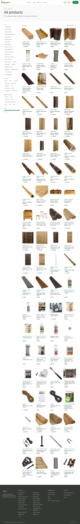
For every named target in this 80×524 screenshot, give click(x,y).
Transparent (7, 90)
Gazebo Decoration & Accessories (37, 509)
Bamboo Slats (7, 54)
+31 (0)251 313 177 (67, 495)
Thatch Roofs (21, 506)
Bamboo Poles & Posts (23, 496)
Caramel (15, 80)
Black (6, 80)
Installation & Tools (8, 66)
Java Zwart (7, 99)
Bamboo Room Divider (9, 51)
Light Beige (7, 88)
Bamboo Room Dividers (38, 504)
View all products (51, 492)
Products (29, 2)
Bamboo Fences (8, 36)
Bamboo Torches (8, 59)
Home (5, 8)
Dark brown (13, 83)
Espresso (6, 85)
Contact (45, 2)
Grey (12, 85)
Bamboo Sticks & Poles (9, 56)
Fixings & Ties (36, 514)
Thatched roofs (8, 71)
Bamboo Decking (21, 498)
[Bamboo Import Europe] (6, 2)
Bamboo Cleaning (36, 512)
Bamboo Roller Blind (9, 49)
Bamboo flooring (51, 494)
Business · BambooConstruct (54, 500)
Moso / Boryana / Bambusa (10, 101)
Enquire (75, 2)
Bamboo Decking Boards (9, 34)
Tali (10, 104)
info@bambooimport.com (69, 492)
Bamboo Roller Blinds (22, 504)
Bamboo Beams (8, 26)
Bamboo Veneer (8, 61)
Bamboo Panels (8, 44)
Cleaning (13, 64)
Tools (19, 516)
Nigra (6, 104)
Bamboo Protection (8, 46)
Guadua (6, 96)
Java (11, 96)
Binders (14, 61)
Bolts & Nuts (7, 64)
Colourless (7, 83)
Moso (13, 99)
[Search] (64, 2)
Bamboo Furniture (8, 39)
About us (39, 2)
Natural (12, 88)
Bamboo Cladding (8, 31)
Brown (10, 80)
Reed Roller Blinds (14, 69)
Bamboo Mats (7, 41)
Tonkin (14, 104)
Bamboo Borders (8, 29)
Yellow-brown (14, 90)
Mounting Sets (21, 514)
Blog (34, 2)
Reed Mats (7, 69)
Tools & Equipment (8, 74)
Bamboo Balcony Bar (22, 508)
